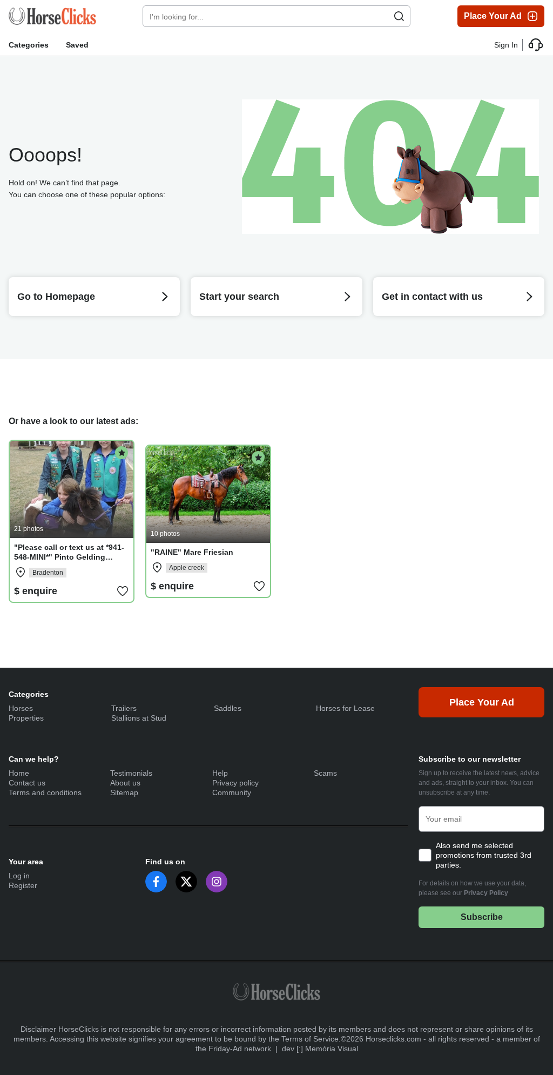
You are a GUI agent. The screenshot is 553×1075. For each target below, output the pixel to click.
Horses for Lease (345, 708)
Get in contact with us (432, 296)
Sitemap (124, 792)
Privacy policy (235, 782)
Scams (325, 773)
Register (23, 885)
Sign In (506, 45)
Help (220, 773)
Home (19, 773)
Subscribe (482, 917)
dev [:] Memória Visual (320, 1048)
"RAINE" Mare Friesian (192, 552)
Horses (21, 708)
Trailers (124, 708)
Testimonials (131, 773)
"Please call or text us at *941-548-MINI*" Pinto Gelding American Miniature (69, 557)
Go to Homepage (56, 296)
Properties (26, 718)
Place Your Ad (493, 16)
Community (231, 792)
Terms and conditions (45, 792)
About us (125, 782)
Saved (77, 45)
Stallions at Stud (138, 718)
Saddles (227, 708)
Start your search (239, 296)
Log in (19, 875)
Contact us (27, 782)
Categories (29, 45)
